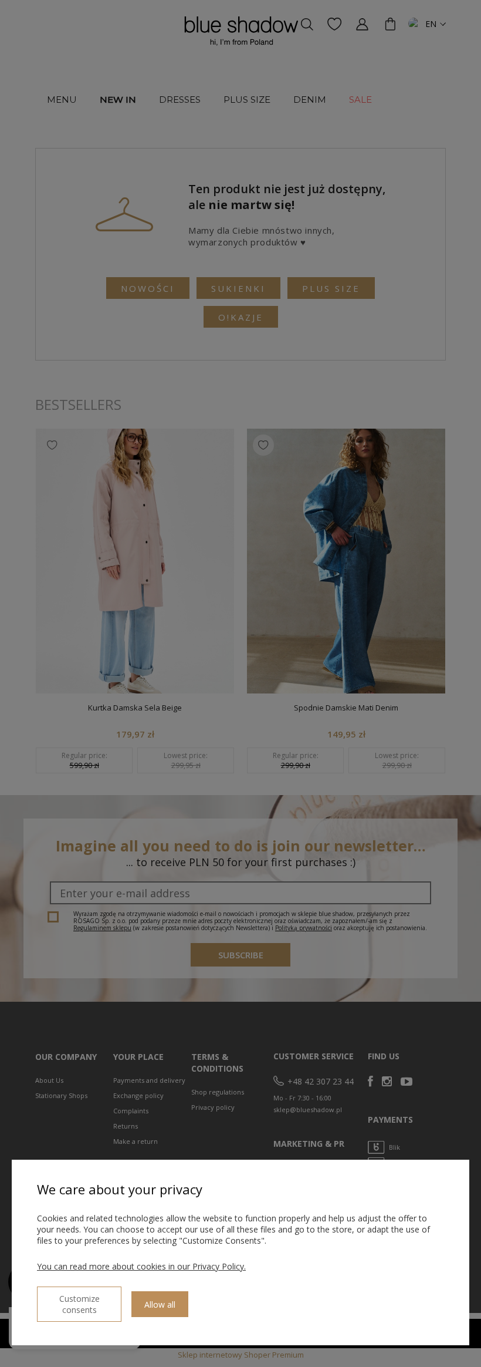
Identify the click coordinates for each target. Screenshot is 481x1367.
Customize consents (79, 1304)
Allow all (159, 1304)
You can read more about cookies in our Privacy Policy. (141, 1266)
